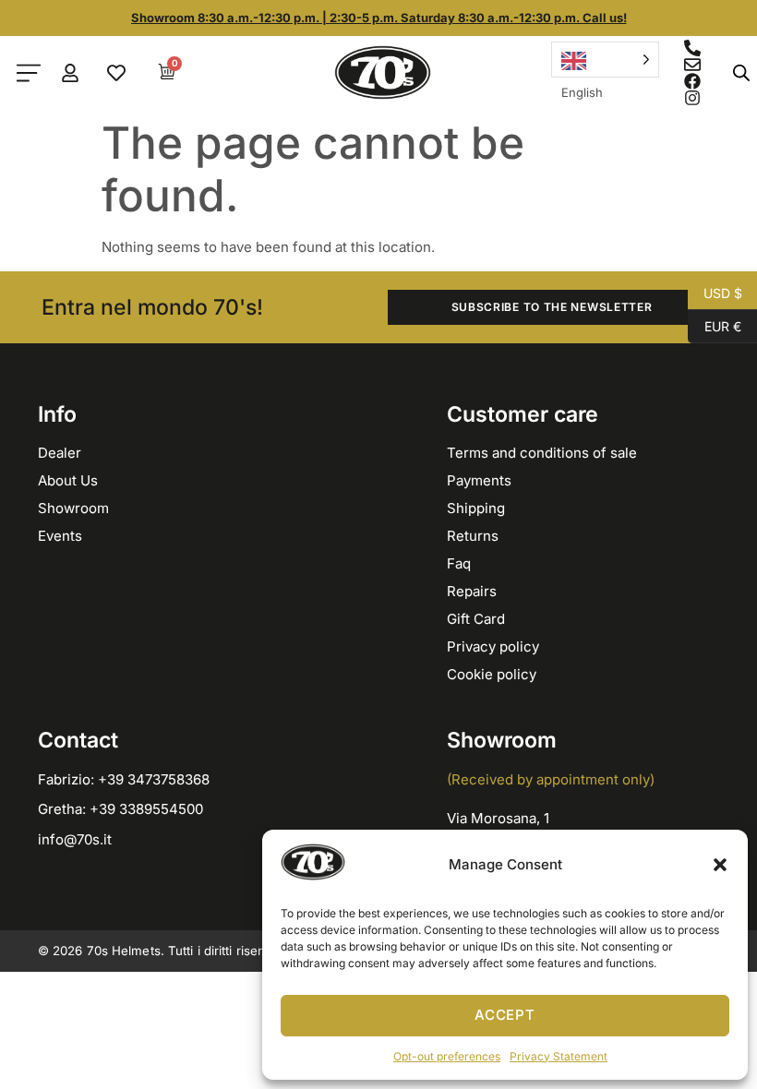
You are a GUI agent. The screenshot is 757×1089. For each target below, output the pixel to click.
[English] (605, 60)
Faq (459, 563)
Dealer (59, 452)
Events (60, 535)
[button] (720, 865)
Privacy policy (493, 646)
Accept (505, 1014)
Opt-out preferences (446, 1056)
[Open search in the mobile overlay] (736, 72)
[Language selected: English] (605, 60)
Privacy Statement (558, 1056)
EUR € (714, 325)
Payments (479, 480)
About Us (68, 480)
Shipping (476, 508)
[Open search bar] (741, 72)
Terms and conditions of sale (542, 452)
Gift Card (476, 619)
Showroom (73, 508)
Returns (473, 535)
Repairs (472, 591)
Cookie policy (491, 674)
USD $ (715, 291)
